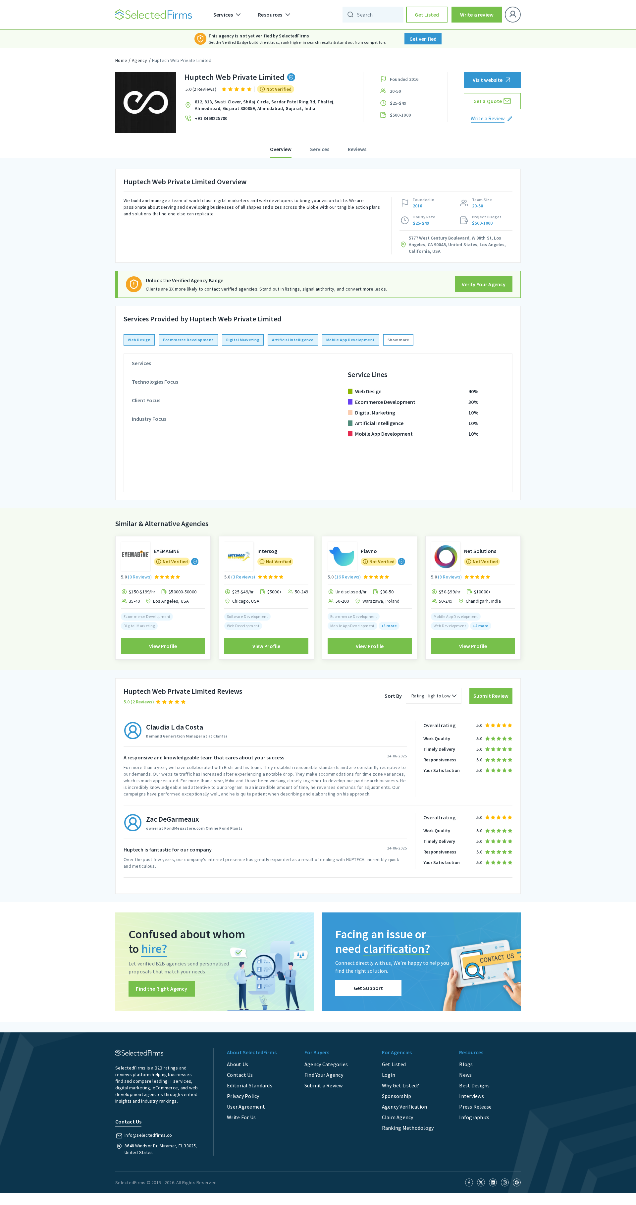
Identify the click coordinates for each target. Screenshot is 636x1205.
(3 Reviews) (243, 577)
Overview (281, 149)
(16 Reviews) (348, 577)
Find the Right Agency (161, 988)
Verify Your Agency (484, 284)
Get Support (368, 988)
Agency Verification (404, 1106)
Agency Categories (326, 1064)
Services (319, 149)
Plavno (369, 551)
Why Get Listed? (400, 1085)
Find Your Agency (323, 1074)
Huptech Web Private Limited (182, 60)
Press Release (475, 1106)
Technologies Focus (155, 381)
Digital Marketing (243, 339)
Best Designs (474, 1085)
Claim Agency (397, 1117)
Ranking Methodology (408, 1127)
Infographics (474, 1117)
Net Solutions (480, 551)
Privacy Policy (243, 1096)
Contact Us (240, 1074)
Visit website (488, 80)
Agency (139, 60)
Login (388, 1074)
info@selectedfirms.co (148, 1135)
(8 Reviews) (450, 577)
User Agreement (246, 1106)
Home (121, 60)
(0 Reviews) (140, 577)
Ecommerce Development (188, 339)
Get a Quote (487, 101)
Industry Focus (149, 418)
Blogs (466, 1064)
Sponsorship (396, 1096)
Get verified (423, 38)
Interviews (471, 1096)
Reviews (357, 149)
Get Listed (427, 14)
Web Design (139, 339)
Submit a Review (323, 1085)
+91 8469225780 (211, 118)
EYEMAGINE (166, 551)
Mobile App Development (350, 339)
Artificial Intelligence (293, 339)
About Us (237, 1064)
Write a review (477, 14)
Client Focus (146, 400)
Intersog (267, 551)
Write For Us (241, 1117)
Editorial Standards (249, 1085)
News (465, 1074)
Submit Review (490, 695)
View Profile (163, 646)
